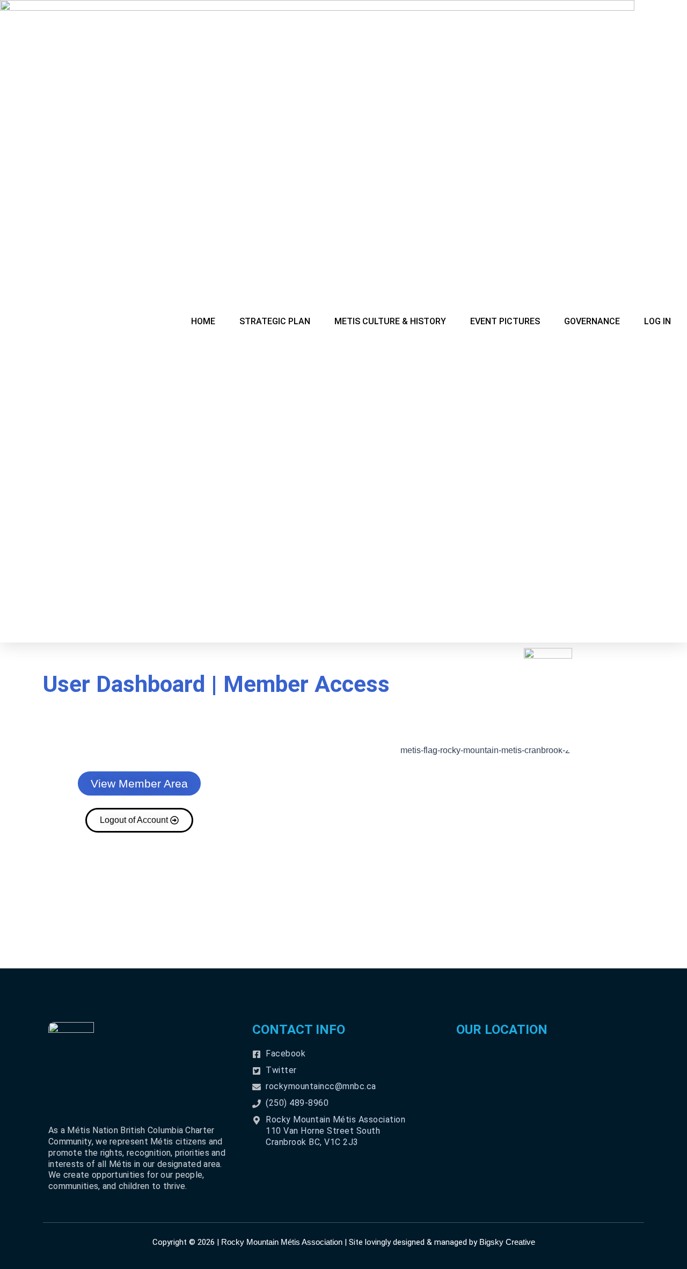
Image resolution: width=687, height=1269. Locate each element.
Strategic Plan (274, 321)
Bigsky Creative (507, 1241)
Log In (657, 321)
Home (203, 321)
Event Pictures (505, 321)
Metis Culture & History (390, 321)
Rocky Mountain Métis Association (281, 1241)
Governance (592, 321)
